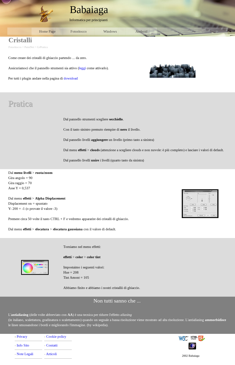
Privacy (22, 336)
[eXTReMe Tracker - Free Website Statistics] (192, 347)
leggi (82, 68)
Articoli (51, 354)
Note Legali (25, 354)
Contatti (51, 345)
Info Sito (23, 345)
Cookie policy (56, 336)
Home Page (47, 31)
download (71, 78)
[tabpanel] (89, 9)
